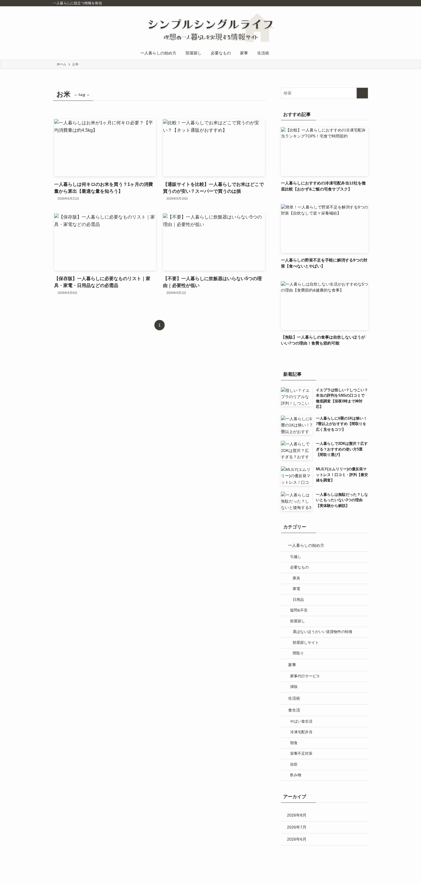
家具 (296, 578)
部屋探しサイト (306, 643)
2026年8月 (296, 815)
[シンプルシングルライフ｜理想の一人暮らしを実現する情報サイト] (210, 27)
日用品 (298, 600)
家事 (292, 664)
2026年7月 (296, 827)
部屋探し (297, 621)
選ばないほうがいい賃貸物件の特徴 (322, 632)
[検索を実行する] (362, 93)
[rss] (364, 3)
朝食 (294, 743)
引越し (295, 557)
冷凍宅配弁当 (301, 732)
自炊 (294, 764)
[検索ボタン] (279, 53)
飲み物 (295, 775)
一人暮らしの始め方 (306, 545)
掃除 (294, 687)
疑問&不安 (299, 610)
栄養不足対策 (301, 754)
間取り (298, 653)
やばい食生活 (301, 721)
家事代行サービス (305, 676)
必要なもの (299, 567)
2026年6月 (296, 839)
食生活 (294, 710)
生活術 (294, 698)
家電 (296, 589)
